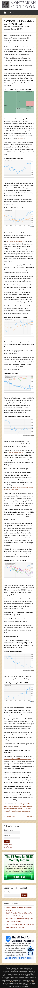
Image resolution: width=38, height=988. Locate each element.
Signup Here (8, 844)
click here (21, 138)
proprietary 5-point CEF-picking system (17, 759)
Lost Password (8, 847)
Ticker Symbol (8, 892)
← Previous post (9, 816)
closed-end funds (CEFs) (17, 452)
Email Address (8, 830)
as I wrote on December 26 (15, 241)
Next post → (30, 816)
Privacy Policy (31, 981)
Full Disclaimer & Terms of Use (18, 981)
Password (7, 835)
